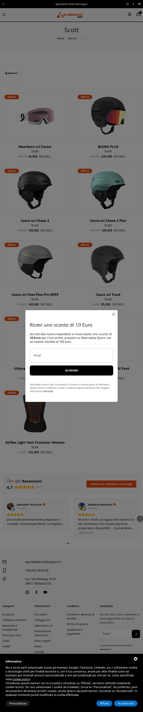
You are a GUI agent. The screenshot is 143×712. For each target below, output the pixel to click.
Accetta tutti (126, 703)
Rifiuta (104, 703)
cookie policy (21, 679)
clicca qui (48, 391)
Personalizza (17, 703)
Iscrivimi (71, 370)
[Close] (113, 314)
